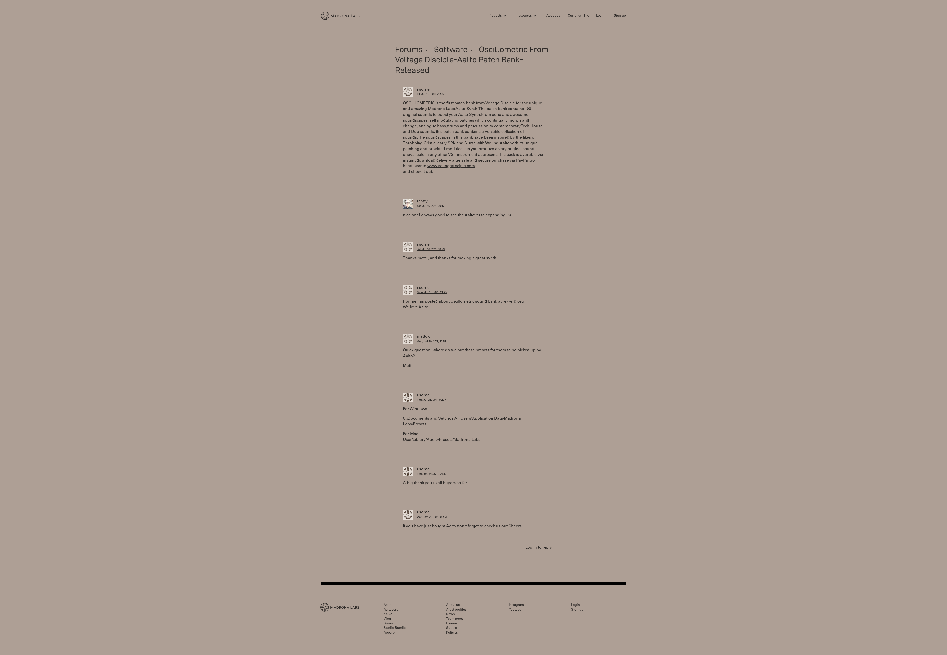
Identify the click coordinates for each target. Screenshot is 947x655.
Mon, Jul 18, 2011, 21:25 (432, 292)
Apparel (390, 633)
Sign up (620, 16)
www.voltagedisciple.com (451, 166)
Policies (452, 633)
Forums (409, 49)
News (450, 614)
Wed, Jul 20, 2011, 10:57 (431, 341)
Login (575, 605)
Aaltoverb (391, 610)
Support (452, 628)
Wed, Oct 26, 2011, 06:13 (432, 517)
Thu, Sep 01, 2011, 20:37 (432, 474)
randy (422, 201)
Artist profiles (456, 610)
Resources (524, 16)
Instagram (516, 605)
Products (495, 16)
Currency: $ (576, 16)
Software (451, 49)
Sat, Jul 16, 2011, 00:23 (431, 249)
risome (423, 89)
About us (553, 16)
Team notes (454, 619)
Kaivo (388, 614)
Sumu (388, 623)
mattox (423, 337)
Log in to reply (538, 548)
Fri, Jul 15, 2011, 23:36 (430, 94)
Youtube (515, 610)
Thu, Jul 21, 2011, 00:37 (431, 400)
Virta (387, 619)
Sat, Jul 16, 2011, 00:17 (430, 206)
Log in (601, 16)
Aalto (388, 605)
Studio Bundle (395, 628)
